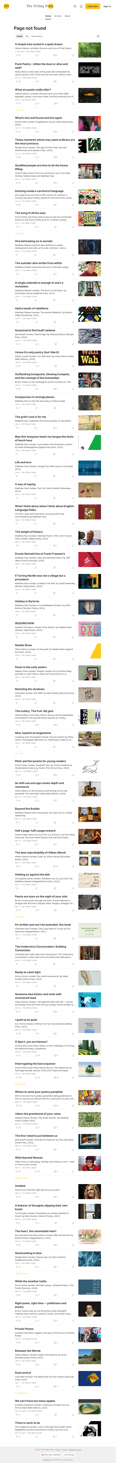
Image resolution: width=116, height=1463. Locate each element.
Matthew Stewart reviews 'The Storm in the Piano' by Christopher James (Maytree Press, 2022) (40, 292)
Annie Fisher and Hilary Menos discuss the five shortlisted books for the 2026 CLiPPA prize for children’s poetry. (43, 218)
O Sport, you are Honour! (31, 1041)
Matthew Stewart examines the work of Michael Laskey (42, 267)
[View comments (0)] (35, 255)
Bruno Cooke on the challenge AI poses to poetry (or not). (43, 381)
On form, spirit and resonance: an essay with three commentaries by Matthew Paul (39, 515)
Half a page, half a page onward (35, 830)
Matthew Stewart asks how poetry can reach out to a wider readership (43, 814)
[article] (58, 50)
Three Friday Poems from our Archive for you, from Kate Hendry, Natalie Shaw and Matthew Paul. (42, 174)
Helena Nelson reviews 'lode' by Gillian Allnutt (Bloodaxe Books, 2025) (42, 858)
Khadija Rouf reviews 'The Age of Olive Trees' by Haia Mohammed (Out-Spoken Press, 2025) (40, 149)
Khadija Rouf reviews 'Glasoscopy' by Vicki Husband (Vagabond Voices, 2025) (40, 1258)
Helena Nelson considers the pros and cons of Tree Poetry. (43, 48)
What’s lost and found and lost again (38, 117)
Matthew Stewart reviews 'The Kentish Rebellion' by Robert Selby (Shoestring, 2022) (43, 314)
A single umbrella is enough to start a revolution (39, 284)
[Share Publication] (81, 6)
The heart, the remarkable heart (35, 1231)
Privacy (58, 1449)
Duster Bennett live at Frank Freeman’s (40, 553)
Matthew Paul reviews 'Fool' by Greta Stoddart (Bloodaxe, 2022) (43, 489)
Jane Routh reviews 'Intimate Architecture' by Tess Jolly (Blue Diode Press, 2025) (44, 1141)
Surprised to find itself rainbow (35, 330)
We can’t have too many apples (35, 1401)
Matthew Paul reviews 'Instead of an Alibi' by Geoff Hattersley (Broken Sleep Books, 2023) (45, 585)
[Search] (75, 6)
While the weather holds (31, 1281)
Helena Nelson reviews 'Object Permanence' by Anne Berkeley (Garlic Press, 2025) (40, 1356)
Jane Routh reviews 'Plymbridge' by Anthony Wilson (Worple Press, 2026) (44, 335)
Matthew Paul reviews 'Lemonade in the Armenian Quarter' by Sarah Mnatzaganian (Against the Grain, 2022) (44, 445)
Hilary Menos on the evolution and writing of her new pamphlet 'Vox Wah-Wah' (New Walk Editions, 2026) (41, 792)
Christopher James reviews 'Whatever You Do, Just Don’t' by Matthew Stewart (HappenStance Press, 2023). (44, 880)
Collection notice (74, 1449)
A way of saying (25, 484)
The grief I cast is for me (30, 416)
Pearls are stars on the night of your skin (41, 896)
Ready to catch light (28, 972)
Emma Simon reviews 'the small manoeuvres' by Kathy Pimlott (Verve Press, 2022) (41, 977)
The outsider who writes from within (38, 263)
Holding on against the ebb (32, 874)
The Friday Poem (33, 52)
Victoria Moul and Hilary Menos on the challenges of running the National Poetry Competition (44, 1047)
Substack (46, 1460)
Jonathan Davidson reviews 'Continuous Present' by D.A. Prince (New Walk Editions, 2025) (42, 1406)
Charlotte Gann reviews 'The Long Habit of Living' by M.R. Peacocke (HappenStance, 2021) (43, 930)
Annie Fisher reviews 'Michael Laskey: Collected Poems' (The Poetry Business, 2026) (44, 1286)
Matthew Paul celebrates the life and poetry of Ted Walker (43, 420)
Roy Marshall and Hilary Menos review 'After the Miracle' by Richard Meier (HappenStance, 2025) (44, 1236)
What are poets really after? (33, 89)
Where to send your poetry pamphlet (39, 1091)
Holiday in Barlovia (27, 601)
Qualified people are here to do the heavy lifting (41, 167)
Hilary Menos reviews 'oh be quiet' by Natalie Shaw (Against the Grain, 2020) (44, 650)
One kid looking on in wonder (34, 241)
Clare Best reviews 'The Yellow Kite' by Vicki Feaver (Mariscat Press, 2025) (44, 1378)
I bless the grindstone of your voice (38, 1113)
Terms (64, 1449)
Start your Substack (52, 1455)
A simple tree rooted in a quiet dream (39, 44)
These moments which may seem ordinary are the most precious (45, 141)
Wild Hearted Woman (29, 1157)
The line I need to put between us (36, 1135)
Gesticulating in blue (28, 1253)
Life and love (23, 462)
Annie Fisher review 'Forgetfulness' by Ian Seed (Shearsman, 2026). (44, 123)
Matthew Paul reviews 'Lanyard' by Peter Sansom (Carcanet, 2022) (44, 467)
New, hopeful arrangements (33, 733)
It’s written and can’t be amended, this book (43, 924)
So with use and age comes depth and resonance (39, 784)
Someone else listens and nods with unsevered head (38, 996)
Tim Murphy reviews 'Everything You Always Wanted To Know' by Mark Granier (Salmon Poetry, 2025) (42, 1214)
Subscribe (92, 6)
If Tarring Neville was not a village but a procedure (40, 577)
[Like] (17, 255)
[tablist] (29, 36)
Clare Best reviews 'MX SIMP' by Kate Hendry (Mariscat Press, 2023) (45, 694)
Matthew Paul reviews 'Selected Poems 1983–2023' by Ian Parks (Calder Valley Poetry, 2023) (43, 537)
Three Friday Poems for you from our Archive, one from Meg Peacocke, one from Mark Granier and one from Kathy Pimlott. (44, 836)
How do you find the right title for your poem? (37, 1189)
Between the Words (28, 1350)
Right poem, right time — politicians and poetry (40, 1305)
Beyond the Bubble (27, 808)
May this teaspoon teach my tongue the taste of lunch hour (44, 438)
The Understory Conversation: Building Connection (40, 948)
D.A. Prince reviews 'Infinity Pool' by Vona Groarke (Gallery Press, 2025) (43, 1025)
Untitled (20, 1186)
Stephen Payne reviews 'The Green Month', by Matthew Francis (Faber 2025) (42, 1119)
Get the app (69, 1455)
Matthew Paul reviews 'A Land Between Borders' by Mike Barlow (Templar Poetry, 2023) (42, 606)
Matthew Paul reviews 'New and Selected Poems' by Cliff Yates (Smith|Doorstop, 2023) (42, 559)
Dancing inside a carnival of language (39, 191)
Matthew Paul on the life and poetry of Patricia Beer (40, 401)
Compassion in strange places (34, 397)
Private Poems (24, 1328)
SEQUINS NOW (24, 623)
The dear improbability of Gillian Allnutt (40, 852)
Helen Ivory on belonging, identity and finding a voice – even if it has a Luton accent (44, 1163)
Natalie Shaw (23, 645)
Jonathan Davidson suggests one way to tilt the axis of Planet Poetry (44, 1334)
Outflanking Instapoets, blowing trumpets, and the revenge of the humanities (42, 376)
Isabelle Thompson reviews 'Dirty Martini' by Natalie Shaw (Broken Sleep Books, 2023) (43, 628)
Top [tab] (27, 36)
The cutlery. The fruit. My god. (34, 711)
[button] (48, 16)
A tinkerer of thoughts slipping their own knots (41, 1207)
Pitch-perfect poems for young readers (40, 761)
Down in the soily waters (31, 667)
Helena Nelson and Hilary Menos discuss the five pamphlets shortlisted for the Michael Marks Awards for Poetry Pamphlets (44, 716)
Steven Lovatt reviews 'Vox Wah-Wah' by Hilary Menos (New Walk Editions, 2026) (44, 357)
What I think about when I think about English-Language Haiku (45, 508)
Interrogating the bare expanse (35, 1063)
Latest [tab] (19, 36)
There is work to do (27, 1422)
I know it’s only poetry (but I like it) (37, 352)
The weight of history (29, 531)
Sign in (107, 6)
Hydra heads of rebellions (31, 308)
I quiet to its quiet (26, 1019)
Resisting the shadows (30, 689)
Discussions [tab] (36, 36)
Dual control (23, 1372)
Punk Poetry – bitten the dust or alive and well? (41, 65)
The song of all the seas (30, 213)
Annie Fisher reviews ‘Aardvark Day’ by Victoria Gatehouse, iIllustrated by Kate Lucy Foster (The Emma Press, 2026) (43, 766)
